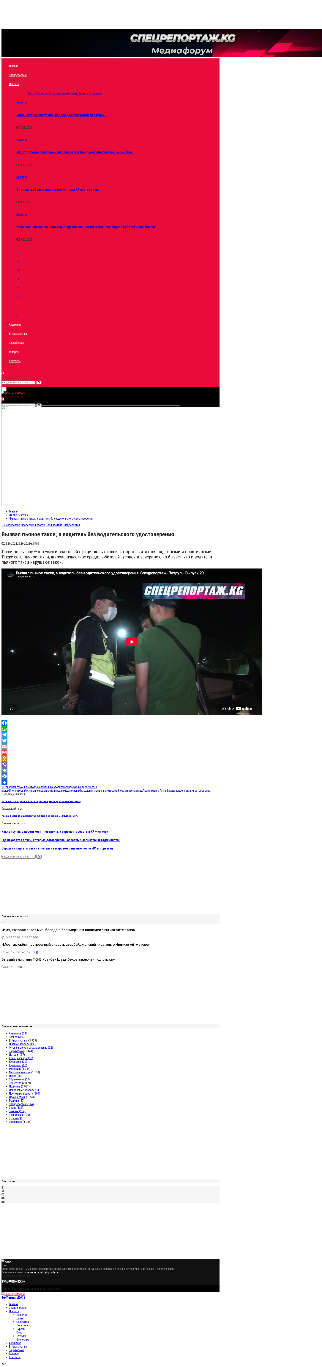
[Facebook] (110, 723)
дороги (85, 787)
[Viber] (110, 764)
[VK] (110, 770)
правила (155, 790)
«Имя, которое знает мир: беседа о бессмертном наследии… (61, 115)
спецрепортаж (183, 790)
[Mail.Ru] (110, 776)
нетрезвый (112, 790)
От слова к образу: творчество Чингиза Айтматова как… (58, 190)
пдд (140, 790)
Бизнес (17, 1037)
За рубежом (16, 343)
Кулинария (18, 1061)
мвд (66, 790)
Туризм (16, 1118)
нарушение (99, 790)
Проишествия (54, 525)
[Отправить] (110, 782)
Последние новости (33, 525)
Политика (14, 1086)
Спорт (16, 1107)
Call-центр (193, 23)
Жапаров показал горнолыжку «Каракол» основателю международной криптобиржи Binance (86, 227)
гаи (68, 787)
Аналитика (15, 324)
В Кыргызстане (18, 334)
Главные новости (22, 1044)
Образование (20, 1079)
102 (3, 787)
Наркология (86, 790)
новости (124, 790)
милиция (74, 790)
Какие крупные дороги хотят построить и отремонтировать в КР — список (54, 831)
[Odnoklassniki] (110, 758)
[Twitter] (110, 741)
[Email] (110, 747)
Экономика (15, 1122)
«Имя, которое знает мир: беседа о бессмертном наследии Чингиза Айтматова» (68, 930)
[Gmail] (110, 753)
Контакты (193, 17)
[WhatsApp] (110, 729)
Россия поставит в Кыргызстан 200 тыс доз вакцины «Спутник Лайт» (39, 816)
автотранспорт (37, 787)
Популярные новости (25, 1090)
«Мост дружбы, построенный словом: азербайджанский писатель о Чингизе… (75, 152)
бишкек (50, 787)
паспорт (133, 790)
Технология (19, 1115)
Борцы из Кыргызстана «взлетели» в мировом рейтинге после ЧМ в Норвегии (57, 848)
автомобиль (21, 787)
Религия (16, 1100)
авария (10, 787)
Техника (17, 1111)
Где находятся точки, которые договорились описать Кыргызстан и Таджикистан (60, 840)
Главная (13, 66)
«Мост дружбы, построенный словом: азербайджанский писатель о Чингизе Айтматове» (75, 945)
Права (146, 790)
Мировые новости (20, 1072)
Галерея (14, 352)
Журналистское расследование (31, 1047)
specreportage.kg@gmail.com (42, 1272)
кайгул (26, 790)
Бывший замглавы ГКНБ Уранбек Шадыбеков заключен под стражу (58, 959)
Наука (15, 1076)
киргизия (35, 790)
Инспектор (15, 790)
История (17, 1054)
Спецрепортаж (18, 75)
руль (171, 790)
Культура (21, 102)
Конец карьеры (21, 1058)
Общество (15, 1083)
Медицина (15, 1069)
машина (59, 790)
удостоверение (201, 790)
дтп (92, 787)
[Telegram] (110, 735)
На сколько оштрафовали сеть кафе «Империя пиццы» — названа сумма (40, 801)
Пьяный (164, 790)
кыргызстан (47, 790)
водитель (60, 787)
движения (75, 787)
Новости (14, 84)
